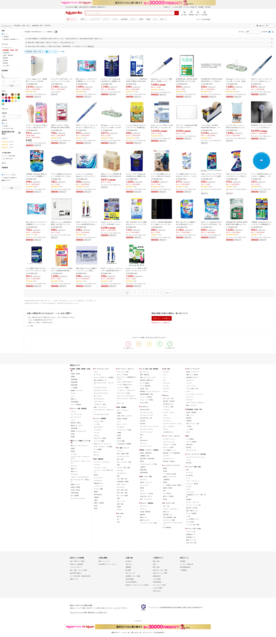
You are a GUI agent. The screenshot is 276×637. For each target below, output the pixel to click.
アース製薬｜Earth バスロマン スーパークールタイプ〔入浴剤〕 (36, 270)
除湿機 (73, 437)
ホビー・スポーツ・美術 (124, 462)
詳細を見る (90, 46)
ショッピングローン (76, 567)
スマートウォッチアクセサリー (126, 396)
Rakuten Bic (74, 13)
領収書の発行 (157, 576)
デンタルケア (98, 480)
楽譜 (118, 465)
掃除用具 (188, 418)
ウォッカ (165, 386)
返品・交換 (156, 567)
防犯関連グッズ (190, 534)
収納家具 (188, 499)
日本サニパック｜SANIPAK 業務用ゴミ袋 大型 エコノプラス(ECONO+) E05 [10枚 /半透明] (61, 224)
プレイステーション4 (146, 415)
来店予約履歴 (129, 579)
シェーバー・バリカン (100, 467)
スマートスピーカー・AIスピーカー (103, 410)
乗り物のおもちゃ (168, 404)
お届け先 (4, 113)
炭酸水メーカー (75, 484)
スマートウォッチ (191, 450)
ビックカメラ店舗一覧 (189, 7)
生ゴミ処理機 (74, 495)
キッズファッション (169, 439)
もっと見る (30, 326)
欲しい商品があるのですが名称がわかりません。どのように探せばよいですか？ (51, 317)
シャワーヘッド (98, 486)
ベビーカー (166, 456)
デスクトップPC (99, 421)
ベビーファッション (169, 442)
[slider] (2, 78)
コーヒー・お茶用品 (146, 397)
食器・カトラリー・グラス (148, 377)
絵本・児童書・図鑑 (123, 453)
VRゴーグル (120, 403)
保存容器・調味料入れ (146, 380)
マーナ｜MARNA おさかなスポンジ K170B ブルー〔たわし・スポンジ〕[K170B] (61, 176)
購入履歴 (128, 570)
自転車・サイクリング (192, 372)
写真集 (119, 507)
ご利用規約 (183, 570)
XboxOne (143, 421)
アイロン (73, 393)
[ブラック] (3, 94)
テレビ (155, 19)
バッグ (188, 460)
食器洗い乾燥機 (75, 487)
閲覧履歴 (128, 567)
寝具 (187, 470)
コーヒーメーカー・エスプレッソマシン (80, 457)
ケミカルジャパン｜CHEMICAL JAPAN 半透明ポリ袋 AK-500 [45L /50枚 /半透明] (136, 81)
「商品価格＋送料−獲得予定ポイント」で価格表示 (38, 31)
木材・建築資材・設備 (169, 517)
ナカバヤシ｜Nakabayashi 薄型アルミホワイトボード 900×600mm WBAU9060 (186, 127)
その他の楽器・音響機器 (124, 444)
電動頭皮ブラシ (98, 483)
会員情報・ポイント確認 (133, 576)
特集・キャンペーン (104, 561)
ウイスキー (166, 372)
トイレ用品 (189, 429)
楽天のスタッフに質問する (161, 318)
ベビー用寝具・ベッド (169, 450)
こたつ (73, 420)
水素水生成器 (74, 493)
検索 (12, 86)
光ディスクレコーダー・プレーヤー (103, 384)
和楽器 (119, 438)
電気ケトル (74, 471)
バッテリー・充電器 (123, 387)
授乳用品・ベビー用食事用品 (171, 453)
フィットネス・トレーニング (194, 394)
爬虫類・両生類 (167, 488)
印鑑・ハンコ (190, 415)
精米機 (73, 451)
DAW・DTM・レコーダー (124, 416)
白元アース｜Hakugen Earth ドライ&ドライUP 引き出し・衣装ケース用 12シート (212, 224)
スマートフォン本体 (123, 372)
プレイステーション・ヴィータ (149, 426)
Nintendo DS (144, 440)
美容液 (142, 488)
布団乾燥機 (74, 385)
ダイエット (143, 509)
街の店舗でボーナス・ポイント (108, 564)
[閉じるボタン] (272, 38)
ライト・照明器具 (76, 404)
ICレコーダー (98, 396)
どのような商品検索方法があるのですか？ (40, 320)
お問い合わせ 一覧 (136, 632)
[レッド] (9, 97)
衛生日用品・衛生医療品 (147, 458)
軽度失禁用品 (144, 472)
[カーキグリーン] (18, 94)
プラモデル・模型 (168, 407)
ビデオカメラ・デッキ (100, 390)
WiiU (141, 435)
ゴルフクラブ (190, 380)
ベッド (188, 478)
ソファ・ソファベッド (192, 481)
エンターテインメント (123, 456)
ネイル (142, 491)
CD (118, 519)
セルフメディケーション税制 (78, 612)
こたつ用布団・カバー (192, 519)
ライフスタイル (121, 473)
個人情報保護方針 (185, 567)
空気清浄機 (124, 19)
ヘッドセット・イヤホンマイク (126, 390)
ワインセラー (74, 474)
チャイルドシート (168, 458)
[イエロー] (15, 97)
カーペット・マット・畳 (193, 505)
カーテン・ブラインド (192, 502)
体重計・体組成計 (99, 503)
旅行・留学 (120, 459)
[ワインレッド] (6, 97)
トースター (74, 454)
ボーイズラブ (121, 487)
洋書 (118, 498)
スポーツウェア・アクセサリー (195, 402)
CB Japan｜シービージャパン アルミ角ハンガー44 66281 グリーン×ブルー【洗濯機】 (237, 81)
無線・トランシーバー (100, 407)
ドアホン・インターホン (170, 509)
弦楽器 (119, 435)
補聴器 (96, 491)
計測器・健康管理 (145, 512)
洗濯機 (148, 19)
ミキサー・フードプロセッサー (80, 477)
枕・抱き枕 (189, 475)
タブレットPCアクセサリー (125, 382)
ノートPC (97, 424)
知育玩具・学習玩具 (169, 401)
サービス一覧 (125, 632)
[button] (2, 75)
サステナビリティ (148, 632)
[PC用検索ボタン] (176, 13)
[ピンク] (3, 97)
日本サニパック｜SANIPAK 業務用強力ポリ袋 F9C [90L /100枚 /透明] (111, 176)
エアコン (133, 19)
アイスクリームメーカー (78, 498)
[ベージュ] (15, 94)
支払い (155, 564)
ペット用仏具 (167, 493)
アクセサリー (121, 427)
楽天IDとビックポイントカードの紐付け (137, 585)
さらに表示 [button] (6, 65)
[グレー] (6, 94)
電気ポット (74, 468)
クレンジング (144, 485)
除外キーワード (6, 180)
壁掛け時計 (189, 444)
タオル (188, 432)
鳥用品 (165, 482)
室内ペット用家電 (168, 496)
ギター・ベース (121, 424)
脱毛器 (96, 475)
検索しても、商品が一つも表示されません (40, 322)
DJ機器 (119, 432)
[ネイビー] (6, 101)
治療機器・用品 (144, 456)
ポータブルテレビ (99, 399)
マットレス (189, 472)
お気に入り (129, 564)
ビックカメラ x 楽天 (72, 7)
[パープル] (9, 101)
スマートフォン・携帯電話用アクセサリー (126, 378)
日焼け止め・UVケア (146, 496)
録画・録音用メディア (100, 380)
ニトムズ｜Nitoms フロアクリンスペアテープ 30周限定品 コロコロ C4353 (136, 127)
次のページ (168, 293)
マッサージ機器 (98, 489)
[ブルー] (3, 101)
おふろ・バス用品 (168, 447)
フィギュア (166, 409)
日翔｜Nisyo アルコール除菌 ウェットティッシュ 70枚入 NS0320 (86, 270)
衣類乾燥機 (74, 382)
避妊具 (142, 461)
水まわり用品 (144, 402)
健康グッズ (143, 517)
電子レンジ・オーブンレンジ (79, 445)
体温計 (96, 508)
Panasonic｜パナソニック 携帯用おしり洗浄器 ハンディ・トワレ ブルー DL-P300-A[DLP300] (161, 81)
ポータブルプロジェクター (101, 414)
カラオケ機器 (121, 441)
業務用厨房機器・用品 (146, 394)
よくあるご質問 (177, 7)
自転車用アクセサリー (192, 377)
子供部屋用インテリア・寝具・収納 (196, 495)
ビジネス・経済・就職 (123, 467)
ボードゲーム (167, 421)
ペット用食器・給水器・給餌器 (172, 485)
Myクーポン (129, 573)
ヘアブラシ (97, 465)
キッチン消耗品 (144, 383)
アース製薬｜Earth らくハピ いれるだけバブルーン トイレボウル (187, 176)
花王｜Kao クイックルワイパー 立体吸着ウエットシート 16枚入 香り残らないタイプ (36, 224)
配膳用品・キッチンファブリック (149, 391)
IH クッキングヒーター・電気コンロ (80, 480)
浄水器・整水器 (75, 490)
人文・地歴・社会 (122, 479)
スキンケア (143, 479)
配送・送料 (156, 561)
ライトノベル (121, 501)
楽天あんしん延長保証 (76, 564)
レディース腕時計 (191, 442)
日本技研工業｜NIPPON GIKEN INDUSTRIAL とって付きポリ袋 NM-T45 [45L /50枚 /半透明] (211, 81)
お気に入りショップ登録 (160, 573)
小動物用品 (166, 479)
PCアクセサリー (99, 427)
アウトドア (189, 400)
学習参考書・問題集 (123, 481)
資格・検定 (120, 504)
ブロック (165, 429)
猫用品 (165, 468)
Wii (141, 437)
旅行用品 (188, 463)
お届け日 (4, 120)
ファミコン (143, 443)
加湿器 (73, 434)
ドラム (119, 421)
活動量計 (96, 497)
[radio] (2, 34)
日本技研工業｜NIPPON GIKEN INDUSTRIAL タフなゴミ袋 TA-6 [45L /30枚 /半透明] (186, 81)
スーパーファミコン (146, 446)
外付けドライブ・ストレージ (102, 444)
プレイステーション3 (146, 429)
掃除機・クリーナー (76, 390)
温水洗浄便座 (98, 494)
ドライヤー (106, 19)
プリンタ (96, 432)
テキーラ (165, 391)
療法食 (165, 499)
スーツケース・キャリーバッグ (195, 457)
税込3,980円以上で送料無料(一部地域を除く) (92, 7)
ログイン (198, 19)
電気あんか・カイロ (76, 425)
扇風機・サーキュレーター (78, 431)
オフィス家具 (190, 522)
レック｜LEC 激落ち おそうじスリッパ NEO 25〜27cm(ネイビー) (161, 176)
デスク (188, 489)
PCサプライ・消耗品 (100, 438)
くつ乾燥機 (74, 388)
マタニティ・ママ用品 (169, 444)
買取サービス (74, 579)
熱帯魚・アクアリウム (169, 477)
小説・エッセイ (121, 484)
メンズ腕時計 (190, 439)
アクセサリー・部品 (100, 404)
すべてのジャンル (6, 25)
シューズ (188, 383)
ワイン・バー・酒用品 (146, 400)
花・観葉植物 (167, 527)
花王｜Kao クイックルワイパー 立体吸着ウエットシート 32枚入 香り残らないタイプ (86, 81)
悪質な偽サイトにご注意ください (97, 612)
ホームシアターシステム (101, 393)
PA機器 (119, 413)
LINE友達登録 (157, 582)
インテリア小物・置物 (192, 524)
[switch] (19, 133)
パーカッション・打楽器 (124, 430)
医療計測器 (143, 470)
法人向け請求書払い (131, 582)
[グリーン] (18, 97)
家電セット (84, 19)
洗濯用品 (188, 421)
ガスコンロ (74, 466)
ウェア (188, 391)
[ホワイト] (9, 94)
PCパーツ (97, 452)
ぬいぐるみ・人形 (168, 398)
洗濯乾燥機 (74, 379)
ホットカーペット (76, 417)
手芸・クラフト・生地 (192, 423)
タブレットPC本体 (122, 374)
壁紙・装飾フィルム (192, 510)
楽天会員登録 (206, 19)
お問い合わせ (157, 591)
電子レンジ (163, 19)
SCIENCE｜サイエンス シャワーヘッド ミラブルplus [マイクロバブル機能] (261, 127)
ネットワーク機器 (99, 441)
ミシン (73, 396)
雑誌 (118, 476)
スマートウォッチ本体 (123, 393)
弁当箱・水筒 (144, 388)
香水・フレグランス (146, 499)
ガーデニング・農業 (169, 520)
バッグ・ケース (190, 386)
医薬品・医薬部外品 (146, 453)
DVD (118, 522)
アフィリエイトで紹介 (159, 585)
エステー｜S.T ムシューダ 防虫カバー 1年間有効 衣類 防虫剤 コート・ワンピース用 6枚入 (61, 270)
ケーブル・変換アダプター (125, 385)
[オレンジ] (12, 97)
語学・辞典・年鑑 (122, 490)
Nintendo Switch (145, 409)
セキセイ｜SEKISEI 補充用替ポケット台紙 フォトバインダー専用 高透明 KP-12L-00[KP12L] (161, 224)
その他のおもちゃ (168, 432)
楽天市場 (207, 7)
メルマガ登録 (157, 579)
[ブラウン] (12, 94)
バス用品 (188, 426)
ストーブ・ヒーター (76, 414)
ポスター (119, 509)
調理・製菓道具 (144, 374)
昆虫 (164, 491)
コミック (119, 451)
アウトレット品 (190, 531)
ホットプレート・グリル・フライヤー (80, 462)
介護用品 (142, 467)
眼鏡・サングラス (191, 405)
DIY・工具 (166, 506)
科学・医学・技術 (122, 493)
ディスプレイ (98, 430)
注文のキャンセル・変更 (160, 570)
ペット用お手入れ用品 (169, 474)
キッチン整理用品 (145, 386)
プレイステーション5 (146, 412)
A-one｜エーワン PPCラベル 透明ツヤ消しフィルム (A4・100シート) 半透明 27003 (161, 127)
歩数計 (96, 500)
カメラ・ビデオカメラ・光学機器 (103, 377)
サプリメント (144, 506)
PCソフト (97, 455)
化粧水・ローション (146, 482)
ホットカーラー (98, 478)
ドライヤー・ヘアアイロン (101, 462)
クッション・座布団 (192, 484)
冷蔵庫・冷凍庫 (75, 374)
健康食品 (142, 514)
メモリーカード (98, 401)
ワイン (165, 374)
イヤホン (115, 19)
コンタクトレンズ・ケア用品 (148, 464)
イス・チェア (190, 492)
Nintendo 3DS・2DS (146, 418)
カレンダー (120, 470)
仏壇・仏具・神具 (191, 543)
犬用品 (165, 471)
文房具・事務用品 (191, 412)
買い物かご (129, 561)
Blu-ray (119, 516)
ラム (164, 380)
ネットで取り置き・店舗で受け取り (80, 576)
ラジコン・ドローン (169, 412)
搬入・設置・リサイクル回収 (78, 570)
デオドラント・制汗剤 (146, 493)
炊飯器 (73, 448)
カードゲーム (167, 418)
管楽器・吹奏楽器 (122, 418)
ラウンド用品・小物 (192, 388)
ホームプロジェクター (100, 387)
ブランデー (166, 388)
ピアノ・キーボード (123, 410)
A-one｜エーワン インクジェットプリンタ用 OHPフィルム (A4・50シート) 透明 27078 (111, 224)
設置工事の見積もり (76, 573)
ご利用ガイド (167, 7)
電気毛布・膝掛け (76, 423)
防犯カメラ (166, 512)
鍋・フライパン (144, 372)
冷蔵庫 (141, 19)
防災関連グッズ (167, 514)
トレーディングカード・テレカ (172, 423)
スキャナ (96, 435)
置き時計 (188, 447)
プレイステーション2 (146, 432)
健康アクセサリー (145, 520)
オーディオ (97, 374)
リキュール (166, 383)
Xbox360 (142, 423)
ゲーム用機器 (98, 449)
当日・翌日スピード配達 (77, 561)
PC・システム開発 (122, 495)
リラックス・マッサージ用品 (148, 523)
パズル (165, 415)
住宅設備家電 (74, 402)
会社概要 (200, 7)
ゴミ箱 (188, 516)
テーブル (188, 486)
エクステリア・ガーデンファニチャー (173, 523)
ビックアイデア (95, 19)
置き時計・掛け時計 (192, 508)
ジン (164, 377)
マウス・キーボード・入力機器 (103, 446)
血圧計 (96, 505)
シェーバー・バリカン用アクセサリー (103, 471)
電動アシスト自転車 (192, 374)
